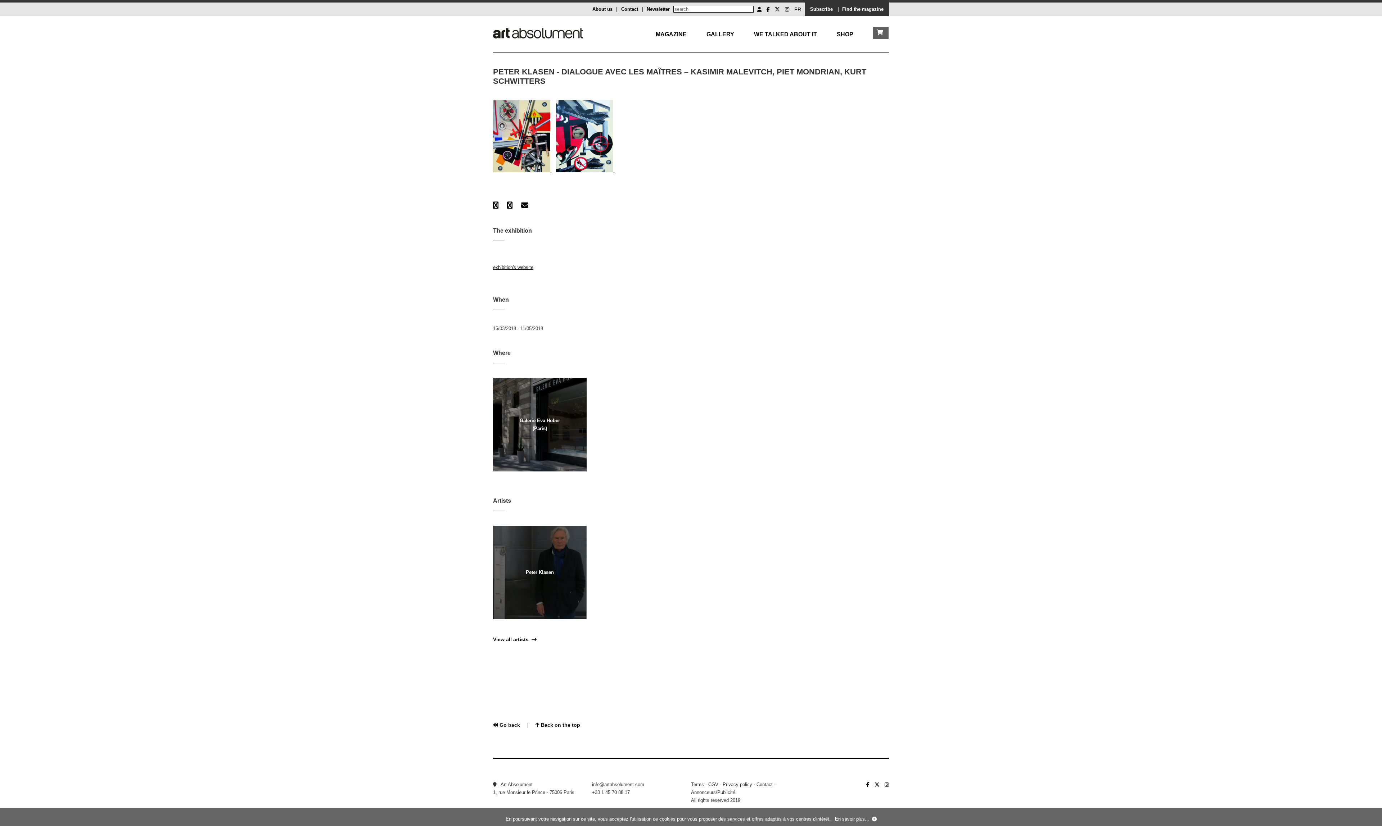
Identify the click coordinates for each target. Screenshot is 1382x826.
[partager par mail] (524, 205)
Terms (697, 784)
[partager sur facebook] (495, 205)
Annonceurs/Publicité (713, 792)
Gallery (720, 34)
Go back (509, 725)
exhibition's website (513, 267)
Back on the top (559, 725)
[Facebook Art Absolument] (768, 9)
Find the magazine (863, 9)
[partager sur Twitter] (509, 205)
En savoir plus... (852, 819)
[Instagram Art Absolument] (787, 9)
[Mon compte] (759, 9)
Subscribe (821, 9)
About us (602, 9)
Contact (629, 9)
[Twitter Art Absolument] (777, 9)
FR (797, 9)
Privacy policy (737, 784)
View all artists (512, 639)
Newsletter (658, 9)
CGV (713, 784)
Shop (845, 34)
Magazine (671, 34)
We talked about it (785, 34)
